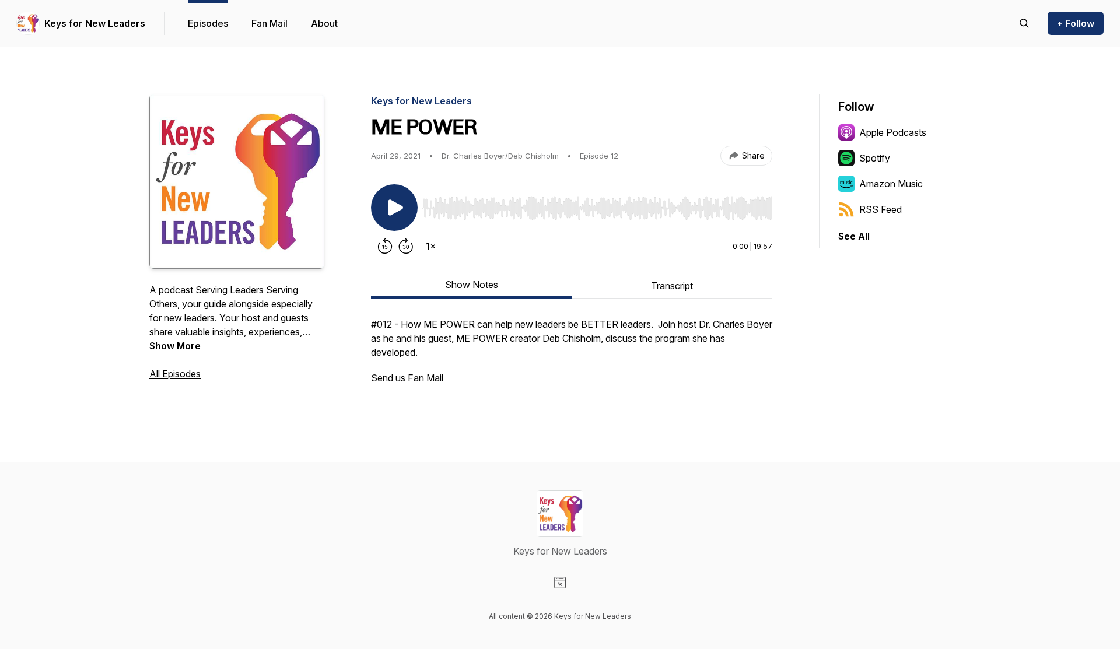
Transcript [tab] (672, 286)
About (324, 23)
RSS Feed (880, 209)
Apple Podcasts (892, 132)
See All (854, 236)
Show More (175, 346)
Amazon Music (891, 184)
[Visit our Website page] (560, 582)
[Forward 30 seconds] (406, 246)
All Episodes (175, 374)
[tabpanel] (571, 357)
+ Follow (1075, 23)
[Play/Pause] (394, 207)
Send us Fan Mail (407, 378)
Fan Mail (269, 23)
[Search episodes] (1024, 23)
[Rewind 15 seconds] (385, 246)
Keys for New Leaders (94, 23)
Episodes (208, 23)
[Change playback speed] (430, 246)
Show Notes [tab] (471, 284)
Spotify (874, 158)
